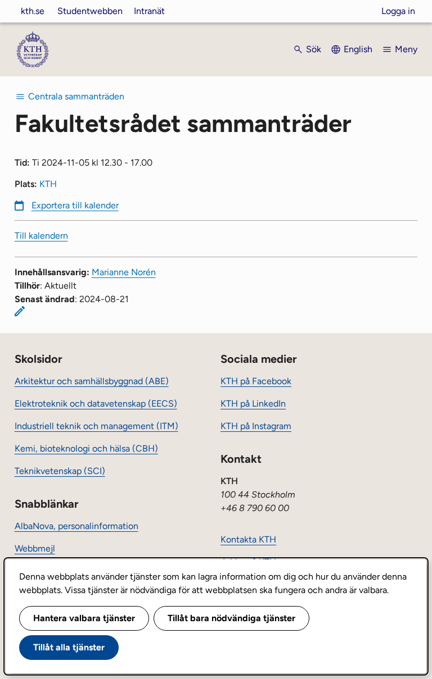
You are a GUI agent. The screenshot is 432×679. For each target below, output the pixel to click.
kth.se (32, 11)
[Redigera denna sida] (20, 311)
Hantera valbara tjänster (84, 618)
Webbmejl (35, 548)
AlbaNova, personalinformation (76, 526)
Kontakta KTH (248, 539)
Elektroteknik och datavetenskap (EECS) (96, 403)
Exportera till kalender (75, 205)
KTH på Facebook (255, 381)
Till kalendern (41, 235)
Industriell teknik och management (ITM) (96, 426)
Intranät (149, 11)
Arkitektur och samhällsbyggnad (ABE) (92, 381)
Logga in (398, 11)
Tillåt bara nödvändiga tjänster (231, 618)
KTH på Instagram (255, 426)
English (358, 49)
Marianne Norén (124, 272)
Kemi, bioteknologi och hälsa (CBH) (86, 448)
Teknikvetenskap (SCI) (60, 471)
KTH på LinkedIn (253, 403)
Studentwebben (90, 11)
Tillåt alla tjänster (69, 647)
